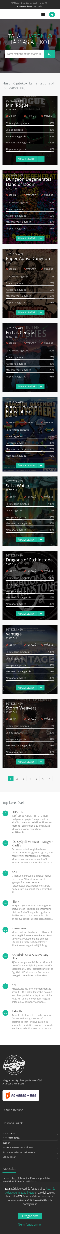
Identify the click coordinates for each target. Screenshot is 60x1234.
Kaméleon (19, 928)
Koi (14, 985)
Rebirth (17, 1011)
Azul (15, 872)
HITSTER (17, 812)
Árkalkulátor (24, 6)
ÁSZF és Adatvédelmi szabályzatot (30, 1190)
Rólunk (6, 1143)
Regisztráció (8, 1133)
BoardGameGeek (29, 2)
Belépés (38, 6)
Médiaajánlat (9, 1157)
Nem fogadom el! (30, 1224)
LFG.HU (43, 2)
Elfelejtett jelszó (11, 1138)
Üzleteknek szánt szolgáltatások (19, 1152)
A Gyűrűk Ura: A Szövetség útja (30, 956)
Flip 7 (15, 902)
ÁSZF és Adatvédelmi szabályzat (17, 1147)
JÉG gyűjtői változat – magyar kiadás (32, 843)
